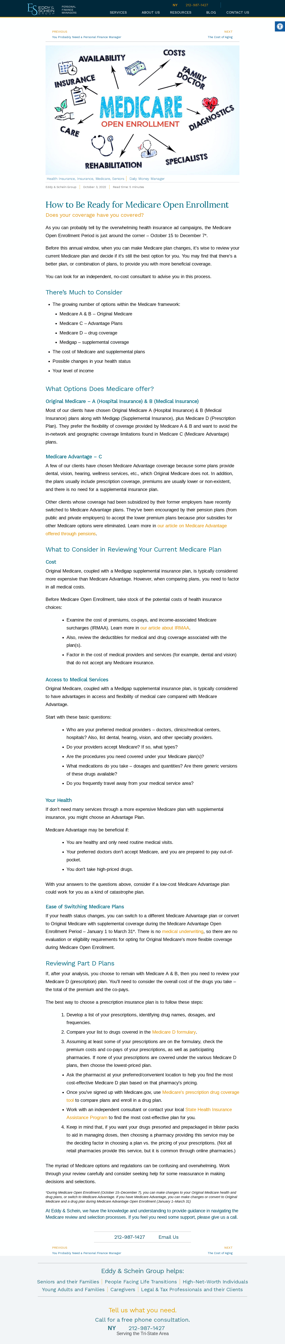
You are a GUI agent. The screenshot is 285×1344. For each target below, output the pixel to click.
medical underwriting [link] (182, 931)
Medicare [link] (103, 179)
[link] (280, 26)
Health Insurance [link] (61, 179)
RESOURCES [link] (180, 12)
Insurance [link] (85, 179)
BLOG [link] (211, 12)
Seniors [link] (118, 179)
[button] (255, 12)
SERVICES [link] (118, 12)
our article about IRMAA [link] (164, 627)
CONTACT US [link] (237, 12)
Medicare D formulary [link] (173, 1032)
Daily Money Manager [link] (147, 179)
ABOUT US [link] (151, 12)
